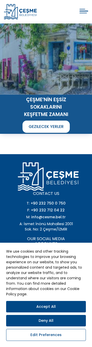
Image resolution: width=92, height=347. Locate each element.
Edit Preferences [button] (46, 334)
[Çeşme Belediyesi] (20, 11)
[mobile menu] (83, 11)
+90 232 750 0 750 (48, 203)
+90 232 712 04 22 (48, 210)
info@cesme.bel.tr (48, 217)
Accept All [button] (46, 306)
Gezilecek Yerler (46, 126)
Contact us (46, 193)
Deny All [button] (46, 320)
